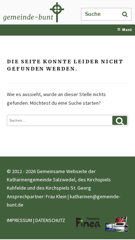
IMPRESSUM (19, 220)
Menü (127, 30)
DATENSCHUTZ (50, 220)
